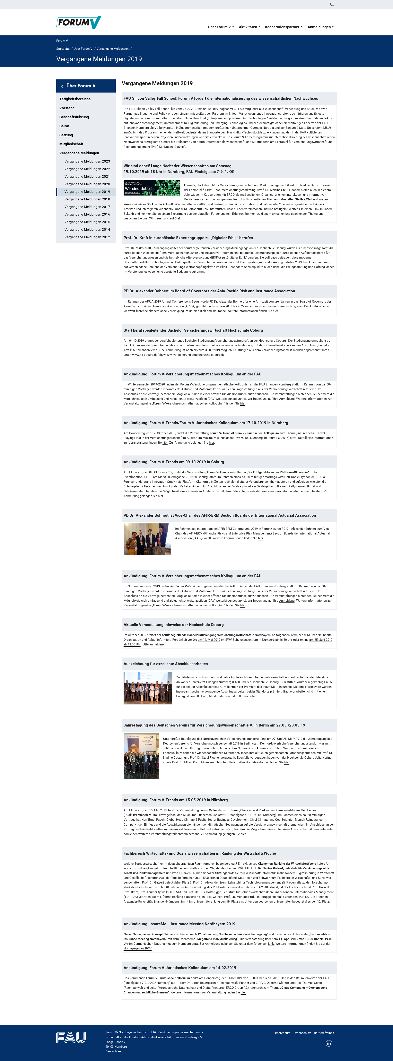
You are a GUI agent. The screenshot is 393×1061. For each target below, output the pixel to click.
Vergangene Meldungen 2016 (87, 214)
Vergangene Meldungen (79, 153)
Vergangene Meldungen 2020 (87, 184)
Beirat (64, 126)
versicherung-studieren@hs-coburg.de (199, 355)
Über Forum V (219, 27)
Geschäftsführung (74, 117)
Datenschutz (302, 1033)
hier (275, 311)
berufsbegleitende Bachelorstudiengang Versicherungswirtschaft (206, 635)
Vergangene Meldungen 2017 (87, 207)
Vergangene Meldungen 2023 (87, 161)
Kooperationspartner (282, 27)
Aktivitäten (248, 27)
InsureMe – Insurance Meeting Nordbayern (292, 687)
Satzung (66, 135)
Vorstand (67, 108)
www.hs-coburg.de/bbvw (149, 355)
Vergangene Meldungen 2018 (87, 199)
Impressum (282, 1033)
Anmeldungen (319, 27)
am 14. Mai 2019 (209, 640)
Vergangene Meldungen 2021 (87, 177)
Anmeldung (287, 399)
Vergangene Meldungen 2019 (87, 192)
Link (271, 944)
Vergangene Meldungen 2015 (87, 222)
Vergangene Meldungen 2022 (87, 169)
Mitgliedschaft (71, 144)
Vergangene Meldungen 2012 (87, 237)
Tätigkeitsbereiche (75, 99)
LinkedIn (329, 1043)
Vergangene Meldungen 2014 (87, 230)
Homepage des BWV (138, 948)
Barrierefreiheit (324, 1033)
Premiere (250, 687)
